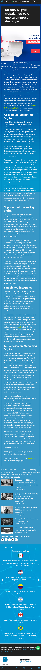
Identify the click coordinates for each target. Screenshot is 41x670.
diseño (32, 294)
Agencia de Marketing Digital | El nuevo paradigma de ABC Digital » (30, 472)
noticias (34, 68)
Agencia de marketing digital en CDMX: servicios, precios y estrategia (26, 510)
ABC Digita (32, 458)
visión (20, 327)
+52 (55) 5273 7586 (21, 1)
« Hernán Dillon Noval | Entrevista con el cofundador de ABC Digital (10, 472)
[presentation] (2, 564)
